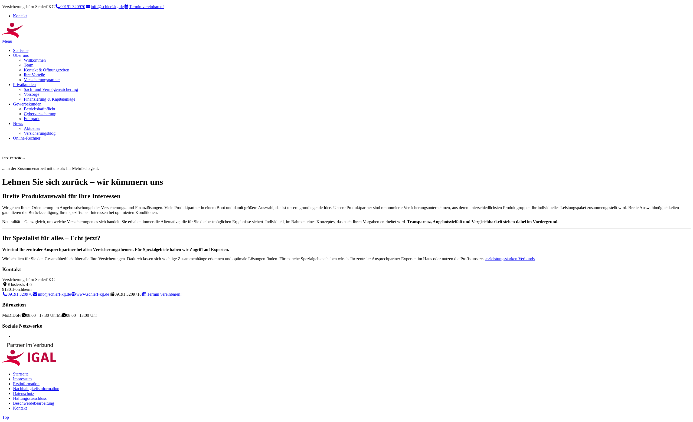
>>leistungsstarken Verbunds (510, 258)
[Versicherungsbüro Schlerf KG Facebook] (14, 336)
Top (5, 417)
